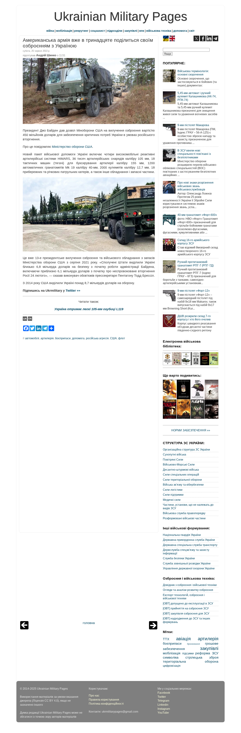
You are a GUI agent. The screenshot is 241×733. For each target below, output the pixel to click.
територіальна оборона (190, 661)
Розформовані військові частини (184, 518)
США (113, 338)
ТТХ (166, 639)
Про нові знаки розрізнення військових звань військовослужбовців (195, 186)
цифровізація (171, 665)
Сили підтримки (173, 494)
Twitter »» (73, 290)
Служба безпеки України (179, 558)
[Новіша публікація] (24, 628)
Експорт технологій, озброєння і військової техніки (184, 596)
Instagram (164, 708)
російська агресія (97, 338)
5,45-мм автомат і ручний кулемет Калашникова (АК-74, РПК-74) (196, 96)
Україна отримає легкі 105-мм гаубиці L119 (88, 309)
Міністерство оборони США (72, 146)
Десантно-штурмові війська (181, 469)
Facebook (164, 692)
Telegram (163, 700)
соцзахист (98, 30)
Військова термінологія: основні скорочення (193, 72)
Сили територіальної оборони (182, 479)
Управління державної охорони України (189, 568)
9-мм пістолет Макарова (193, 125)
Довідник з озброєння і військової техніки (190, 584)
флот (121, 338)
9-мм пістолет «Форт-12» (193, 290)
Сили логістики (172, 489)
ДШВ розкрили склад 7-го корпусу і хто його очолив (194, 317)
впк (141, 30)
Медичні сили (171, 499)
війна (50, 30)
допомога (180, 30)
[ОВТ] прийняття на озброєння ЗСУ (186, 608)
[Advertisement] (89, 577)
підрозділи (114, 30)
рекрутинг (81, 30)
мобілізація (64, 30)
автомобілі (32, 338)
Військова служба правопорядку (184, 513)
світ (192, 30)
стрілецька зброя (201, 657)
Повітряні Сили (173, 459)
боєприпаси (63, 338)
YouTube (163, 712)
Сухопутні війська (174, 454)
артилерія (47, 338)
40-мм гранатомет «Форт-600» (197, 214)
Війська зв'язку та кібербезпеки (183, 484)
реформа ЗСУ (206, 653)
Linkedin (163, 704)
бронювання (193, 644)
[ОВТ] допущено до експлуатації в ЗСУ (188, 603)
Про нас (94, 695)
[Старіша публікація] (153, 628)
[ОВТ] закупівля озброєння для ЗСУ (186, 613)
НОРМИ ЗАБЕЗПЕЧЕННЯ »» (190, 430)
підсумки (188, 653)
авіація (183, 638)
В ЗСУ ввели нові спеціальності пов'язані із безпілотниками (194, 154)
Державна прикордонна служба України (189, 539)
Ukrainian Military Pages (120, 16)
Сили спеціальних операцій (181, 474)
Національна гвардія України (182, 534)
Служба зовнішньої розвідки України (186, 563)
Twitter (162, 696)
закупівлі (130, 30)
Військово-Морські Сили (179, 464)
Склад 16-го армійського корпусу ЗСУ (193, 241)
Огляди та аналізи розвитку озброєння (188, 589)
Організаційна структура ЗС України (186, 449)
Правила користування (104, 699)
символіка (171, 657)
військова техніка (158, 30)
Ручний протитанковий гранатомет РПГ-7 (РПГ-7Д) (195, 263)
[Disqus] (89, 390)
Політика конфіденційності (106, 703)
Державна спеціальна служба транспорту (190, 544)
